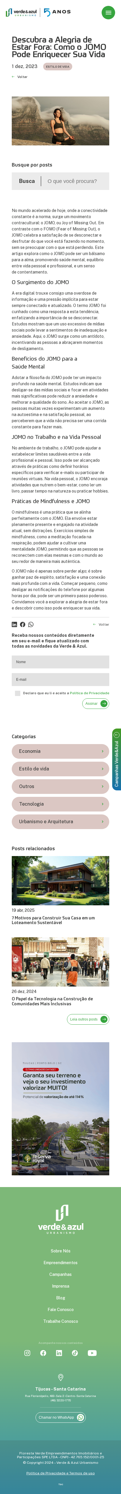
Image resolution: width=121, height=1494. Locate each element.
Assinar (91, 704)
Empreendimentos (60, 1262)
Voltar (22, 77)
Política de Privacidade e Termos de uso (60, 1473)
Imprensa (60, 1286)
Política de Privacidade (89, 693)
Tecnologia (31, 804)
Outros (26, 786)
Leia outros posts (84, 1019)
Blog (60, 1298)
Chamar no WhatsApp (56, 1417)
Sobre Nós (60, 1251)
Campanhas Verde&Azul (116, 764)
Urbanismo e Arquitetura (46, 821)
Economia (30, 751)
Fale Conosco (61, 1309)
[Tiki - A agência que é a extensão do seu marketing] (60, 1484)
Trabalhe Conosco (60, 1321)
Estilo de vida (34, 769)
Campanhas (60, 1274)
